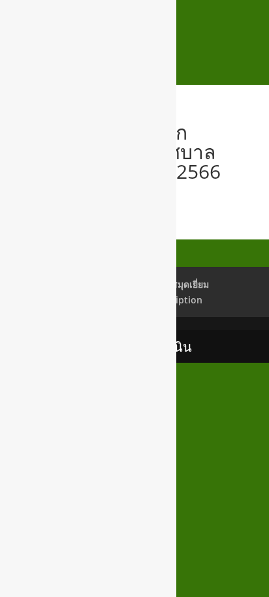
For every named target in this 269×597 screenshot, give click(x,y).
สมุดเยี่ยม (190, 284)
